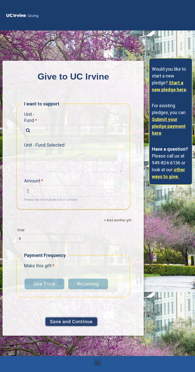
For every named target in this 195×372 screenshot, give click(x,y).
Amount (32, 180)
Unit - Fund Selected (44, 145)
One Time (44, 284)
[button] (97, 363)
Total (20, 230)
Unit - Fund (29, 117)
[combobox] (70, 130)
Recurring (88, 284)
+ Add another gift (118, 220)
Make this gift (38, 265)
